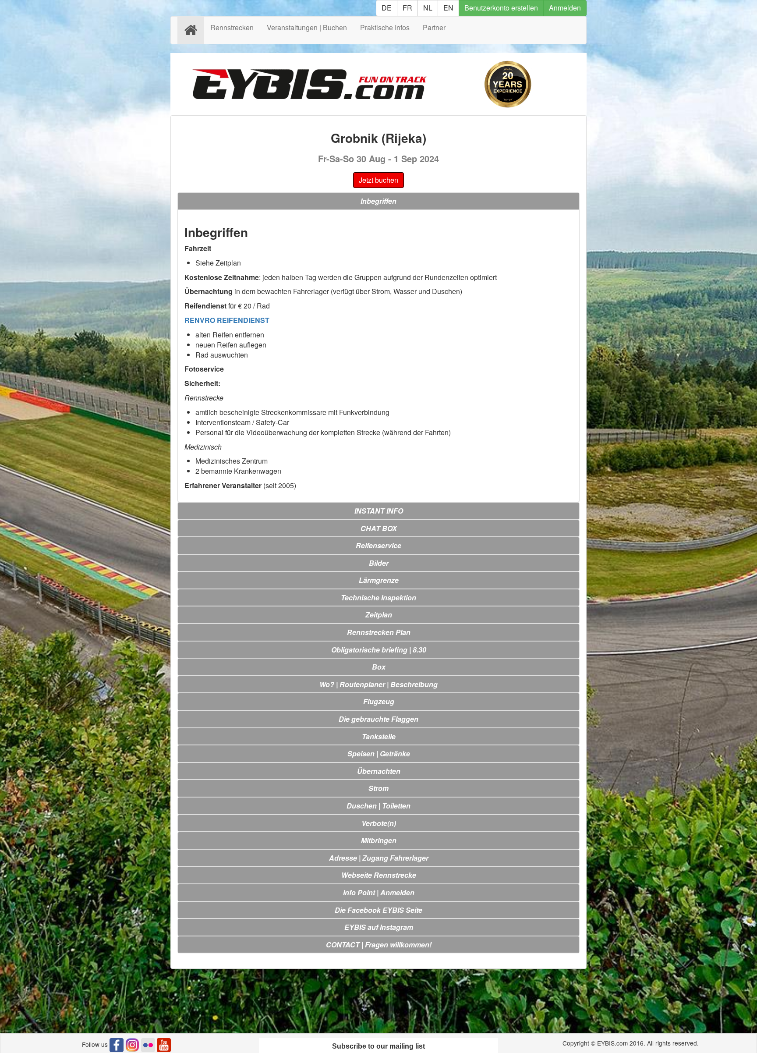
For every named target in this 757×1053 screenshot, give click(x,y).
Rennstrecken (232, 27)
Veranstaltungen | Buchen (307, 27)
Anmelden (565, 8)
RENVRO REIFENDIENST (226, 320)
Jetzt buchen (378, 180)
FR (407, 8)
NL (427, 8)
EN (448, 8)
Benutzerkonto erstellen (501, 8)
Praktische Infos (385, 27)
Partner (434, 27)
